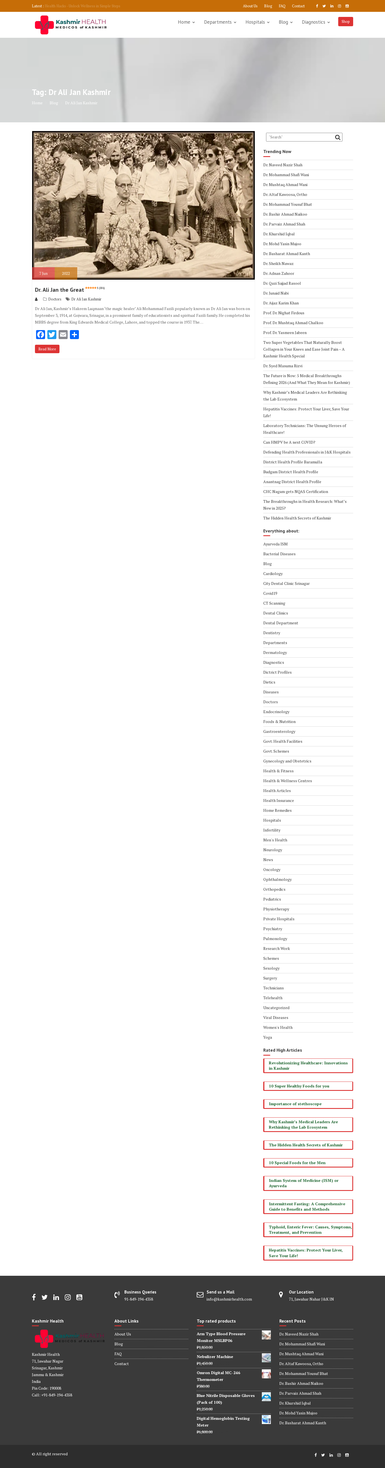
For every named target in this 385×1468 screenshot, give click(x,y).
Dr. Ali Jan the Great (70, 289)
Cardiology (273, 573)
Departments (218, 22)
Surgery (270, 978)
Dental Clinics (275, 613)
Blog (268, 5)
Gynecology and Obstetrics (287, 761)
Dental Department (280, 622)
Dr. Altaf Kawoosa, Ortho (285, 194)
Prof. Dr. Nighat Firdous (283, 312)
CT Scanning (274, 603)
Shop (346, 21)
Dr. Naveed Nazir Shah (282, 164)
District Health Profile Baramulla (292, 462)
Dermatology (275, 652)
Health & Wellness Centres (287, 780)
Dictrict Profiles (277, 672)
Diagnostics (313, 22)
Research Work (276, 948)
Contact (298, 5)
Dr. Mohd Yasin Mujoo (282, 243)
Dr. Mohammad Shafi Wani (286, 174)
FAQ (282, 5)
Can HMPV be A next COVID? (289, 442)
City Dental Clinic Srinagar (286, 583)
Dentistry (271, 632)
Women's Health (278, 1027)
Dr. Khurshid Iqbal (279, 233)
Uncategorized (276, 1007)
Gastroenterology (279, 731)
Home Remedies (277, 810)
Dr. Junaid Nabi (276, 293)
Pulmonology (275, 938)
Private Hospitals (279, 918)
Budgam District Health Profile (290, 471)
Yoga (267, 1037)
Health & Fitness (278, 770)
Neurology (272, 849)
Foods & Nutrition (279, 721)
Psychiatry (272, 928)
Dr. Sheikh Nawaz (278, 263)
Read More (47, 348)
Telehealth (272, 997)
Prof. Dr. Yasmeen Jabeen (285, 332)
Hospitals (255, 22)
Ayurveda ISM (275, 544)
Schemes (271, 958)
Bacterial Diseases (279, 553)
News (268, 859)
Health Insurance (278, 800)
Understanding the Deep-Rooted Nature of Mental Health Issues (97, 5)
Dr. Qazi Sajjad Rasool (282, 283)
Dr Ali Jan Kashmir (86, 299)
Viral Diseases (275, 1017)
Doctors (54, 299)
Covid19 (270, 593)
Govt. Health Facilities (282, 741)
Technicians (273, 988)
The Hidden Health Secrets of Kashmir (297, 518)
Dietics (269, 682)
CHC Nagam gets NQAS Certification (295, 491)
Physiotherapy (276, 909)
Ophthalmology (277, 879)
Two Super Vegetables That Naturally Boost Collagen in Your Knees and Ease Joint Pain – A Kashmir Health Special (304, 349)
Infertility (271, 830)
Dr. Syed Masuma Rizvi (282, 365)
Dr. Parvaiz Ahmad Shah (284, 224)
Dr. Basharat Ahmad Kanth (286, 253)
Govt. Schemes (276, 751)
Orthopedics (274, 889)
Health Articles (277, 790)
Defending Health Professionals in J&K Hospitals (307, 452)
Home (184, 22)
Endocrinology (276, 711)
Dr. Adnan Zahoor (278, 273)
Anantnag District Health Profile (292, 481)
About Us (250, 5)
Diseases (271, 692)
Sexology (271, 968)
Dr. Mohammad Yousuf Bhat (287, 204)
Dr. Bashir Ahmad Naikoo (285, 214)
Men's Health (275, 840)
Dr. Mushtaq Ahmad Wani (285, 184)
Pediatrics (272, 899)
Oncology (271, 869)
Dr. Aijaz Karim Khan (281, 303)
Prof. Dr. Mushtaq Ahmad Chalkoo (293, 322)
